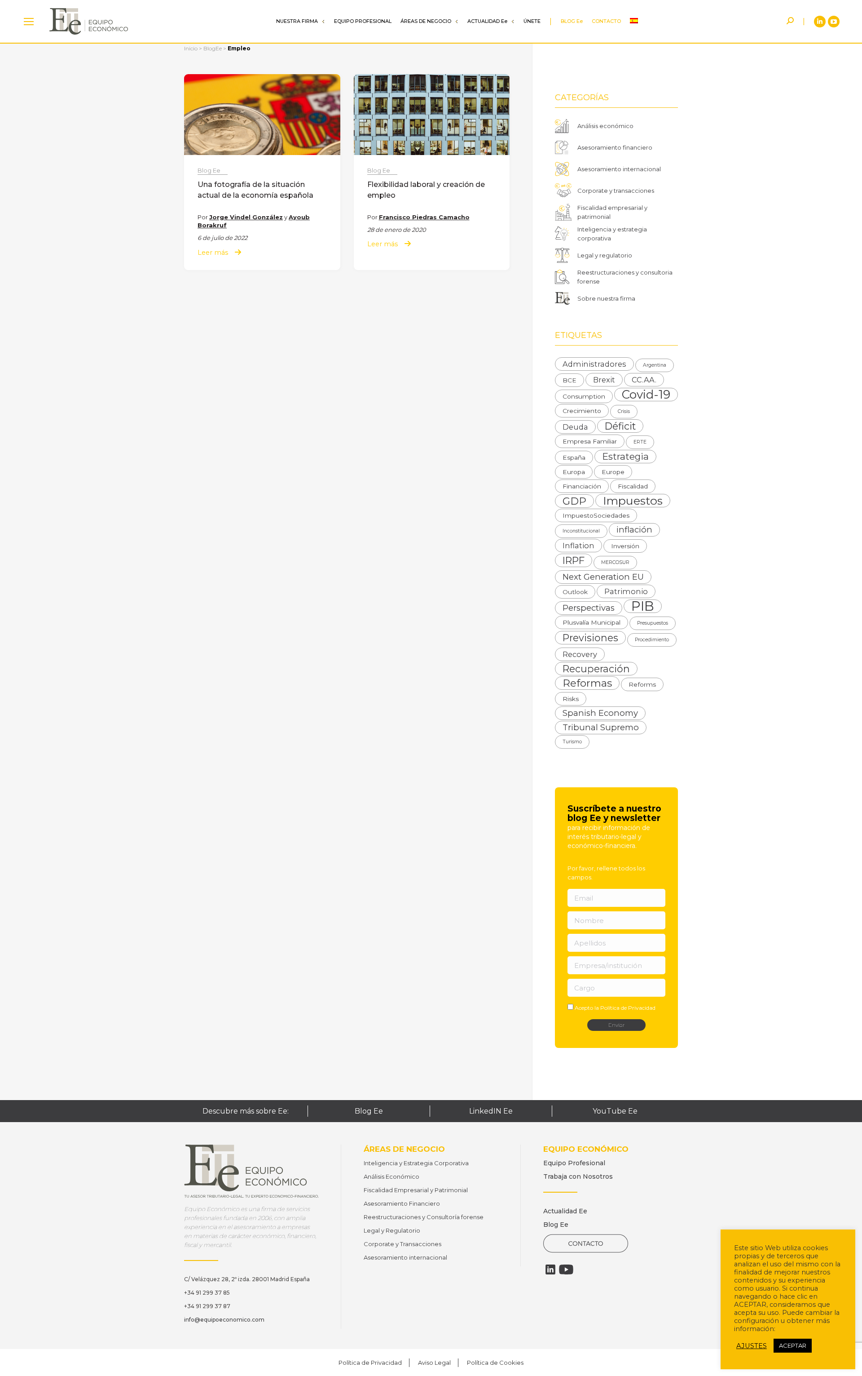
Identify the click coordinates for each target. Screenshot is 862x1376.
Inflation (578, 545)
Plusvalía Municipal (591, 622)
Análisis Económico (391, 1176)
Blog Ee (209, 170)
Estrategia (625, 456)
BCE (569, 380)
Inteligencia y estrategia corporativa (612, 234)
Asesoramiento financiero (614, 147)
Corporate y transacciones (615, 190)
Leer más (213, 253)
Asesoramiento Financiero (402, 1203)
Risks (571, 698)
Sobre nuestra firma (606, 298)
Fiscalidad (633, 486)
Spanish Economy (600, 713)
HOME (28, 21)
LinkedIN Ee (491, 1111)
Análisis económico (605, 125)
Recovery (580, 654)
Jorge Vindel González (246, 217)
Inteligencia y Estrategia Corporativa (416, 1163)
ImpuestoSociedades (596, 515)
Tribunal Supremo (601, 727)
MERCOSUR (615, 562)
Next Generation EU (603, 577)
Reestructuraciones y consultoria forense (625, 277)
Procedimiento (652, 640)
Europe (613, 471)
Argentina (654, 365)
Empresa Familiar (590, 441)
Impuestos (633, 500)
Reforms (642, 684)
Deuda (575, 426)
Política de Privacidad (627, 1007)
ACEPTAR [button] (792, 1345)
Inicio (191, 48)
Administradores (594, 364)
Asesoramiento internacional (619, 169)
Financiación (582, 486)
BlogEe (212, 48)
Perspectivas (589, 608)
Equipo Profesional (574, 1163)
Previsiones (590, 638)
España (574, 457)
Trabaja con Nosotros (578, 1176)
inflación (634, 529)
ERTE (639, 442)
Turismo (572, 742)
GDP (574, 501)
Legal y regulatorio (604, 255)
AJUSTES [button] (751, 1346)
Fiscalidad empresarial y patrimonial (612, 212)
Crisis (624, 411)
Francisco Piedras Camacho (424, 217)
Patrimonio (626, 591)
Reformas (587, 683)
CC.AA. (644, 379)
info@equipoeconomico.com (224, 1319)
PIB (642, 606)
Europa (574, 471)
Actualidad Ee (565, 1211)
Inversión (625, 546)
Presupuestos (652, 623)
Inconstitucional (581, 531)
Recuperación (596, 669)
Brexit (604, 379)
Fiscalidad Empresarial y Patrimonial (416, 1190)
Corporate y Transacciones (402, 1243)
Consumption (584, 396)
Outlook (575, 591)
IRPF (574, 560)
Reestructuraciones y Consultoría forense (424, 1217)
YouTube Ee (615, 1111)
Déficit (620, 426)
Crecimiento (582, 410)
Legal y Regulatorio (392, 1230)
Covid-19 (646, 394)
